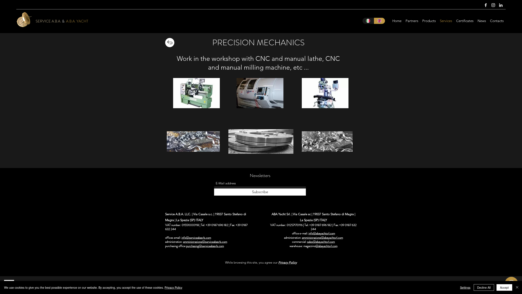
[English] (379, 21)
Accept (504, 287)
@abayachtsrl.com (326, 246)
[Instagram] (493, 5)
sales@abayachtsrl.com (321, 241)
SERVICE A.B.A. (48, 21)
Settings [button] (465, 287)
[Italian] (368, 21)
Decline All (484, 287)
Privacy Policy (173, 287)
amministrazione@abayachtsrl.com (322, 237)
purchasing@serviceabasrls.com (205, 246)
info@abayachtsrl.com (322, 233)
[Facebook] (485, 5)
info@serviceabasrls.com (196, 237)
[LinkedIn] (500, 5)
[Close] (517, 287)
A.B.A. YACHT (77, 21)
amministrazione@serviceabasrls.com (205, 241)
